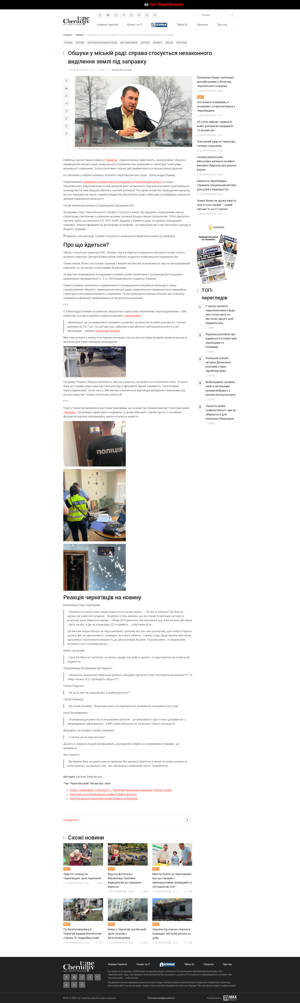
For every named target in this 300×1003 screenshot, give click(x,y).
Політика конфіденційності (161, 998)
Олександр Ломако (107, 330)
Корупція (181, 42)
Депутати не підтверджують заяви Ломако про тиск (103, 794)
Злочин (79, 42)
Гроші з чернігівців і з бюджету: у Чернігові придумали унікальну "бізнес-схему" (121, 790)
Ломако (157, 42)
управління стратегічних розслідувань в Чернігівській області (122, 181)
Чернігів (145, 42)
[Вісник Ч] (159, 25)
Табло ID (182, 24)
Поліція (68, 42)
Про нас (222, 24)
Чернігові (111, 160)
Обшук (169, 42)
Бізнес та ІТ (134, 24)
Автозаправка (129, 42)
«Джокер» (69, 412)
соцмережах (132, 315)
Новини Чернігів (107, 24)
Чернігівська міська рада (102, 42)
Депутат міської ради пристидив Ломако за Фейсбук (104, 798)
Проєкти (202, 24)
